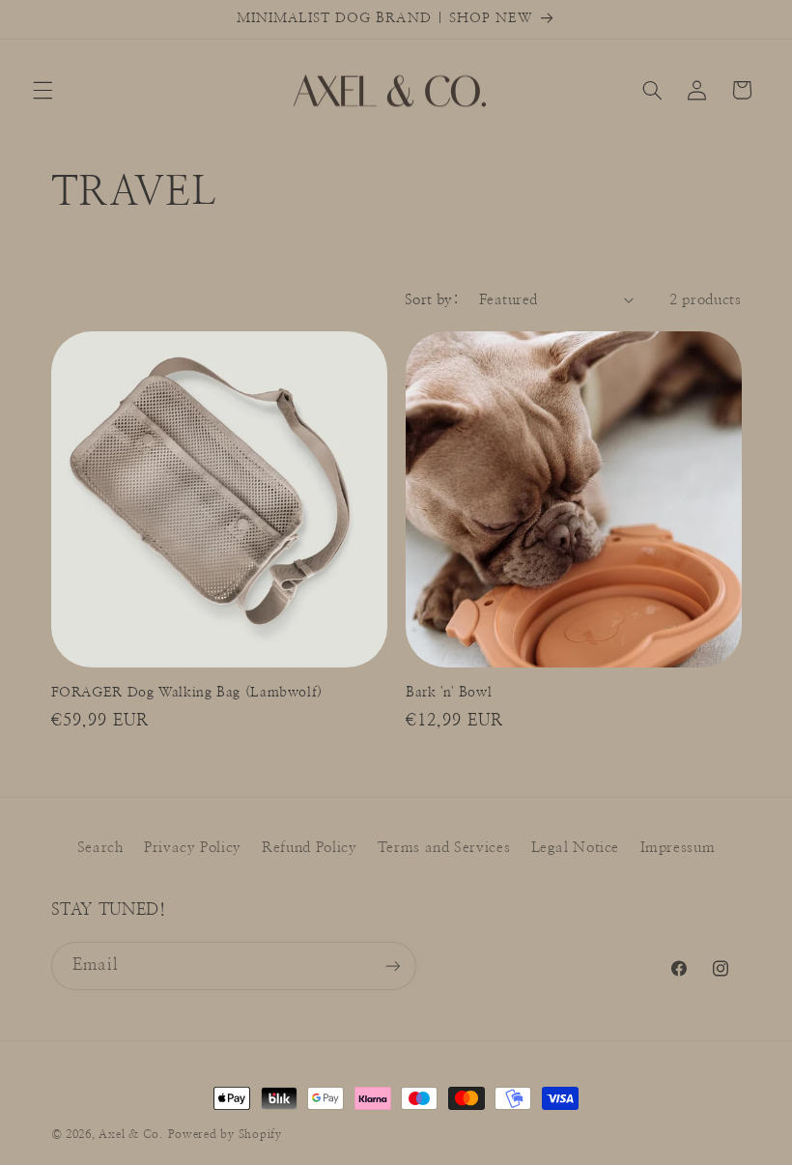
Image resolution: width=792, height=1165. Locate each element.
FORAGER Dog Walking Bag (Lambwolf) (187, 692)
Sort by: (432, 300)
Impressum (678, 847)
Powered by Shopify (225, 1134)
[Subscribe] (392, 965)
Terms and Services (444, 847)
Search (100, 847)
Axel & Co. (130, 1134)
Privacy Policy (192, 847)
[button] (42, 90)
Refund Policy (309, 847)
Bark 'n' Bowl (449, 692)
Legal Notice (575, 847)
